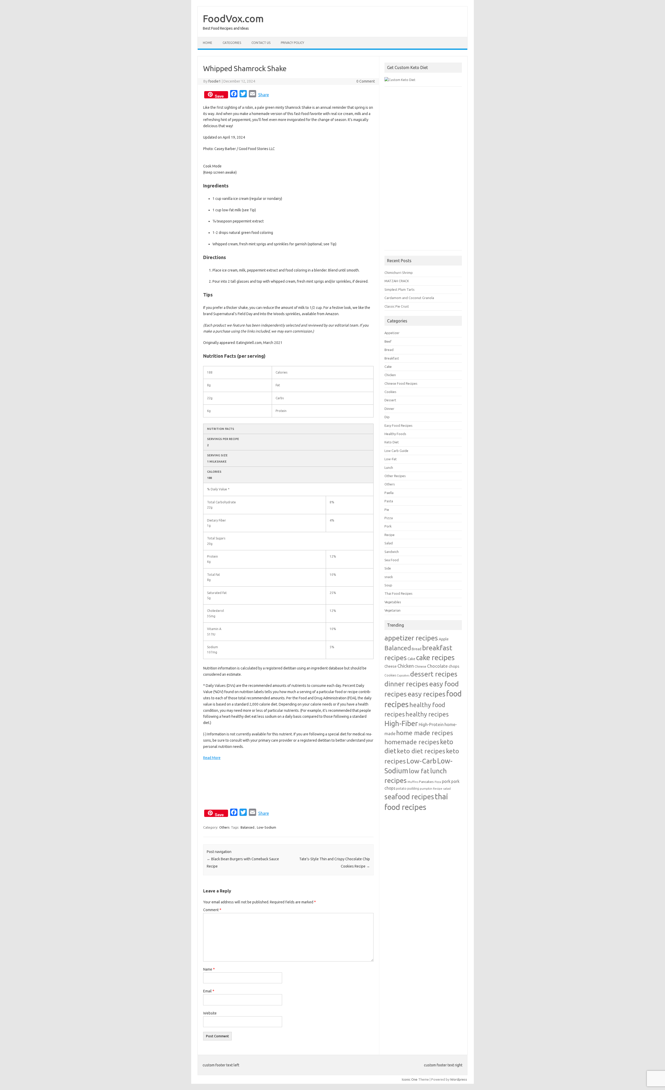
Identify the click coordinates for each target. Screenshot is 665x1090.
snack (388, 577)
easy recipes (426, 694)
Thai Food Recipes (398, 593)
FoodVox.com (233, 18)
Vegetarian (392, 610)
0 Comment (365, 81)
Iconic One (409, 1079)
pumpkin (426, 788)
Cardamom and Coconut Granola (409, 298)
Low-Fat (390, 459)
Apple (444, 639)
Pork (387, 526)
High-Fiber (401, 723)
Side (387, 568)
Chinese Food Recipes (400, 383)
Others (224, 827)
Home (207, 42)
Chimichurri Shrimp (398, 272)
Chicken (390, 375)
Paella (389, 493)
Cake (388, 366)
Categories (232, 42)
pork (446, 781)
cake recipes (435, 657)
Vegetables (392, 602)
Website (210, 1013)
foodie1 (214, 81)
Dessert (390, 400)
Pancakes (426, 782)
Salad (388, 543)
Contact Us (260, 42)
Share (263, 94)
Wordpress (458, 1079)
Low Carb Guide (396, 450)
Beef (387, 341)
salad (447, 788)
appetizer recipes (411, 638)
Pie (386, 509)
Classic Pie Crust (396, 306)
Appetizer (392, 333)
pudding (413, 788)
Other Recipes (395, 476)
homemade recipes (411, 742)
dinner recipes (406, 684)
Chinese (420, 666)
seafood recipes (409, 797)
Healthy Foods (395, 434)
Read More (212, 758)
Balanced (247, 827)
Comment (212, 910)
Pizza (388, 518)
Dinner (389, 408)
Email (208, 991)
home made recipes (424, 732)
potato (401, 788)
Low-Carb (421, 761)
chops (454, 666)
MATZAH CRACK (396, 281)
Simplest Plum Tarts (399, 289)
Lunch (388, 467)
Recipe (389, 535)
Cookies (390, 392)
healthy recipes (427, 714)
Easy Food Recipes (398, 425)
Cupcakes (403, 675)
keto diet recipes (421, 751)
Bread (389, 349)
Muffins (413, 781)
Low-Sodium (266, 827)
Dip (387, 417)
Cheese (390, 666)
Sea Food (391, 560)
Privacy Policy (292, 42)
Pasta (388, 501)
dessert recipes (433, 674)
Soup (388, 585)
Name (209, 969)
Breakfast (391, 358)
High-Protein (431, 724)
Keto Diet (391, 442)
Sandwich (391, 551)
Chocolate (437, 666)
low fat (419, 771)
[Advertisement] (423, 171)
